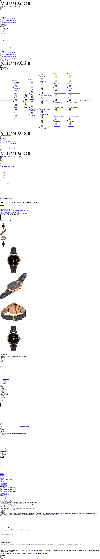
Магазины (2, 478)
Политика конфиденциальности (6, 479)
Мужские (12, 210)
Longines (5, 213)
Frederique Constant (12, 213)
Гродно (1, 473)
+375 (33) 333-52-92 (8, 20)
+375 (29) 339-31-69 (8, 22)
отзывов (11, 506)
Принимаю (3, 515)
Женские (16, 210)
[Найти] (1, 9)
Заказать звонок (8, 187)
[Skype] (11, 198)
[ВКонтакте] (1, 198)
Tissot (29, 213)
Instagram (4, 37)
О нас (1, 468)
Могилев (2, 474)
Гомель (1, 472)
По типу (9, 210)
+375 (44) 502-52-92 (4, 17)
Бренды (1, 465)
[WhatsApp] (9, 198)
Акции (1, 464)
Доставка (4, 383)
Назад (7, 180)
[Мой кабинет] (1, 146)
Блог (1, 480)
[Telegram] (12, 198)
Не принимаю (8, 515)
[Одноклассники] (2, 198)
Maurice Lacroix (19, 213)
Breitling (24, 213)
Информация (3, 476)
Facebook (4, 36)
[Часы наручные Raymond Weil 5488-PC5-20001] (13, 272)
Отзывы (4, 381)
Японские (2, 210)
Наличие (4, 380)
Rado (8, 213)
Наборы (22, 210)
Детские (19, 210)
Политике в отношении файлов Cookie (49, 514)
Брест (1, 469)
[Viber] (7, 198)
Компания (2, 466)
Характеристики (6, 379)
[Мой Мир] (4, 198)
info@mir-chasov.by (5, 33)
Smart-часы (26, 210)
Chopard (2, 213)
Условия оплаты (3, 483)
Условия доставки (4, 484)
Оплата (4, 382)
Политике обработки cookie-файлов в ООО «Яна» (37, 553)
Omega (27, 213)
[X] (6, 198)
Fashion (5, 210)
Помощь (2, 481)
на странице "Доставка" (24, 426)
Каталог (2, 463)
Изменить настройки (15, 515)
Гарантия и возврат (4, 485)
